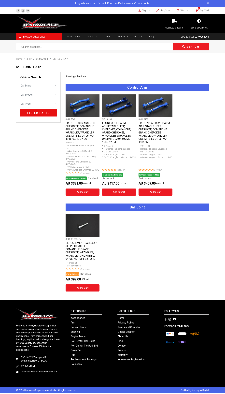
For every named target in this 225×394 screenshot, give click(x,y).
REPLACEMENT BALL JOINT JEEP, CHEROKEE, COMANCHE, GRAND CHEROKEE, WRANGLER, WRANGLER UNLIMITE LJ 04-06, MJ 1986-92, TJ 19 (82, 250)
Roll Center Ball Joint (83, 341)
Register (165, 10)
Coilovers (76, 364)
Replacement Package (84, 359)
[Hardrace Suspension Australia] (42, 22)
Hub (73, 354)
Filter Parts (38, 113)
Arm (73, 322)
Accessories (78, 318)
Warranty (123, 36)
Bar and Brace (78, 327)
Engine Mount (78, 336)
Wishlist (184, 10)
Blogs (152, 36)
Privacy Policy (126, 322)
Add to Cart (82, 192)
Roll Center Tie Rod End (84, 345)
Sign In (145, 10)
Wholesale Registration (131, 359)
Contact (107, 36)
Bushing (75, 331)
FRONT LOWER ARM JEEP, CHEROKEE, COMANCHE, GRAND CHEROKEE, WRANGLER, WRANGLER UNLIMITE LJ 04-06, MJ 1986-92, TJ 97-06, (81, 130)
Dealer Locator (73, 36)
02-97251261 (202, 36)
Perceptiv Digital (200, 390)
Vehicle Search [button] (30, 77)
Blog (120, 341)
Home (121, 318)
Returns (138, 36)
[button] (39, 36)
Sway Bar (76, 350)
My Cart (203, 10)
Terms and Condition (129, 327)
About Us (92, 36)
